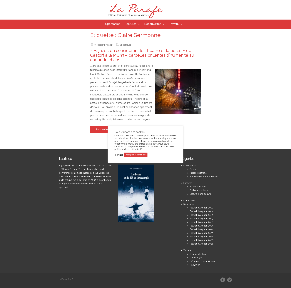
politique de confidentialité (128, 149)
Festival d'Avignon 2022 (201, 229)
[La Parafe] (134, 11)
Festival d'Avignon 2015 (201, 218)
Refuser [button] (119, 154)
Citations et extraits (198, 190)
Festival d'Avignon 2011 (201, 207)
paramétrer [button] (151, 143)
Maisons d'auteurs (198, 173)
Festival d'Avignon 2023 (201, 233)
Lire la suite (101, 129)
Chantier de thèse (198, 254)
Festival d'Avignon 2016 (201, 222)
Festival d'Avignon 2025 (201, 240)
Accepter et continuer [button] (136, 155)
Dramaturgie (195, 257)
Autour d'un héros (198, 186)
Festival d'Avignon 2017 (201, 226)
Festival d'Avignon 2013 (201, 215)
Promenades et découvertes (203, 176)
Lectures (130, 23)
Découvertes (152, 23)
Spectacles (112, 23)
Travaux (174, 23)
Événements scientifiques (202, 261)
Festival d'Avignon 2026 (201, 244)
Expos (192, 169)
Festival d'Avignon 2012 (201, 211)
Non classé (189, 200)
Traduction (194, 265)
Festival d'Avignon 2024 (201, 236)
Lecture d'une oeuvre (200, 194)
